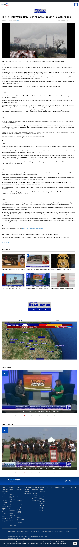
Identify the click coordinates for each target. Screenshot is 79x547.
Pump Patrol (35, 489)
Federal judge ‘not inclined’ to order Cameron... (38, 269)
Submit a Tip (5, 489)
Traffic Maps (12, 499)
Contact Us (42, 489)
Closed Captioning (12, 531)
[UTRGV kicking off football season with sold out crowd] (38, 280)
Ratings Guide (27, 493)
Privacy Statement (59, 531)
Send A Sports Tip (20, 520)
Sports (19, 487)
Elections (4, 495)
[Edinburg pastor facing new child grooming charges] (63, 280)
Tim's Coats (34, 493)
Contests (50, 487)
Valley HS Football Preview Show (20, 512)
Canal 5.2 (57, 487)
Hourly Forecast (11, 490)
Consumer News (4, 515)
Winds (10, 501)
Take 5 (63, 487)
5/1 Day (33, 491)
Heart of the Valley (5, 492)
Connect (42, 487)
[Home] (10, 5)
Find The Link (5, 518)
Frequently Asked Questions (42, 498)
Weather (11, 487)
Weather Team (12, 522)
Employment (20, 531)
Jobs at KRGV (42, 501)
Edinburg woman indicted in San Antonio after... (13, 269)
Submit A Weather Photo (13, 524)
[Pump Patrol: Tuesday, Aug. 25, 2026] (13, 280)
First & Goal (19, 495)
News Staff (42, 503)
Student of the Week (35, 501)
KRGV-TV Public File (35, 531)
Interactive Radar (11, 497)
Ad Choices (27, 531)
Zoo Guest (34, 495)
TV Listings (26, 489)
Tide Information (12, 504)
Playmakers (19, 496)
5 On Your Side (5, 506)
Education (4, 496)
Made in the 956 (4, 509)
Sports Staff (19, 522)
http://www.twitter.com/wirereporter (32, 228)
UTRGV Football (20, 493)
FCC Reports (42, 495)
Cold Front (4, 502)
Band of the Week (19, 508)
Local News (4, 500)
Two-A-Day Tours (19, 501)
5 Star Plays (19, 504)
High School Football (19, 490)
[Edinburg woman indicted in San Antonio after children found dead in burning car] (13, 261)
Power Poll (19, 506)
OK (75, 543)
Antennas (26, 491)
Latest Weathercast (12, 493)
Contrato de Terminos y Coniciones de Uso (20, 533)
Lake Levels (12, 506)
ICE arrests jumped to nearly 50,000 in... (61, 269)
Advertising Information (42, 492)
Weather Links (12, 515)
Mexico (3, 498)
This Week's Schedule (20, 516)
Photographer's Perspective (5, 512)
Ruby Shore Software (26, 538)
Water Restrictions (12, 509)
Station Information (42, 511)
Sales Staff (42, 505)
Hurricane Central (11, 512)
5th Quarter (19, 498)
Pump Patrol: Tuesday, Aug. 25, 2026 (11, 288)
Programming (28, 487)
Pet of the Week (34, 498)
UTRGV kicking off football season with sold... (37, 288)
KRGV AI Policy (50, 531)
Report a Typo (6, 242)
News (17, 20)
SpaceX (3, 504)
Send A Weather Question (11, 519)
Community (35, 487)
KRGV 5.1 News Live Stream (5, 521)
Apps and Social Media (42, 508)
